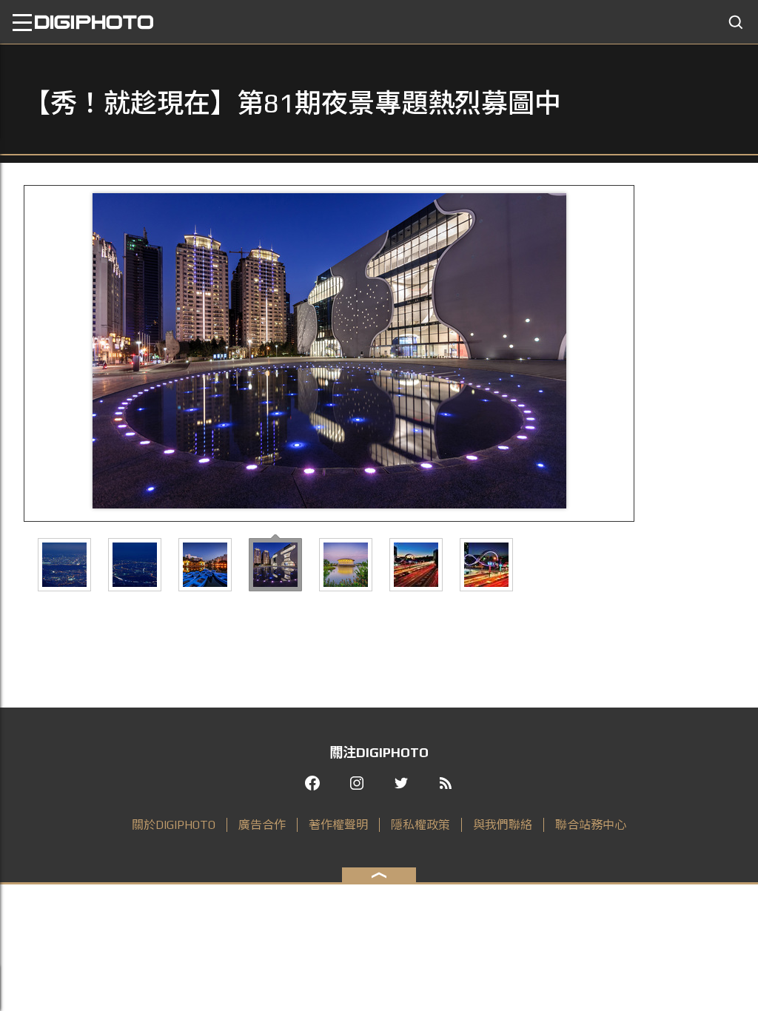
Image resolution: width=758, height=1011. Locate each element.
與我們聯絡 (502, 825)
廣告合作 (262, 825)
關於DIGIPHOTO (173, 825)
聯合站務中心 (590, 825)
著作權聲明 (338, 825)
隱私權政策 (420, 825)
